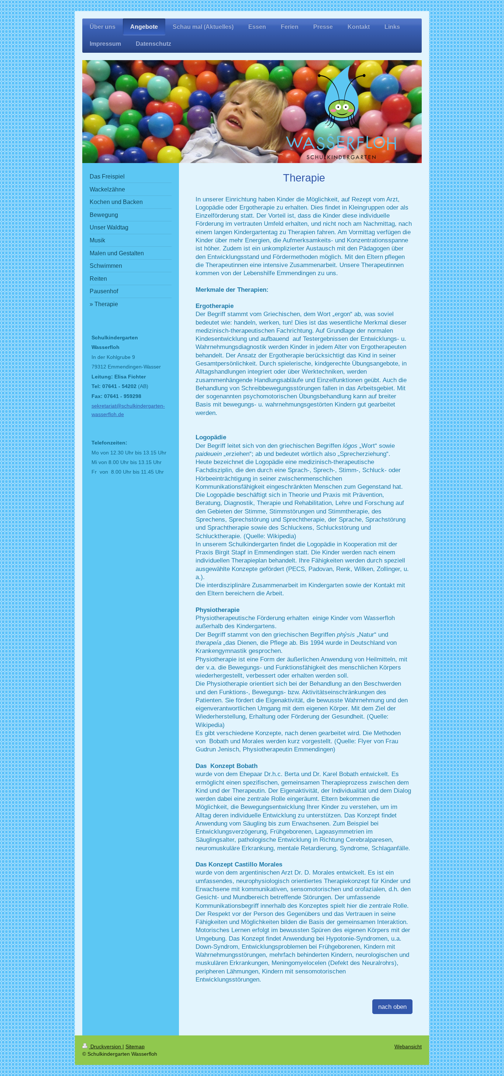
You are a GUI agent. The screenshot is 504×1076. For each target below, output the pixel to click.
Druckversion (105, 1046)
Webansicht (408, 1046)
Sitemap (135, 1046)
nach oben (392, 1006)
